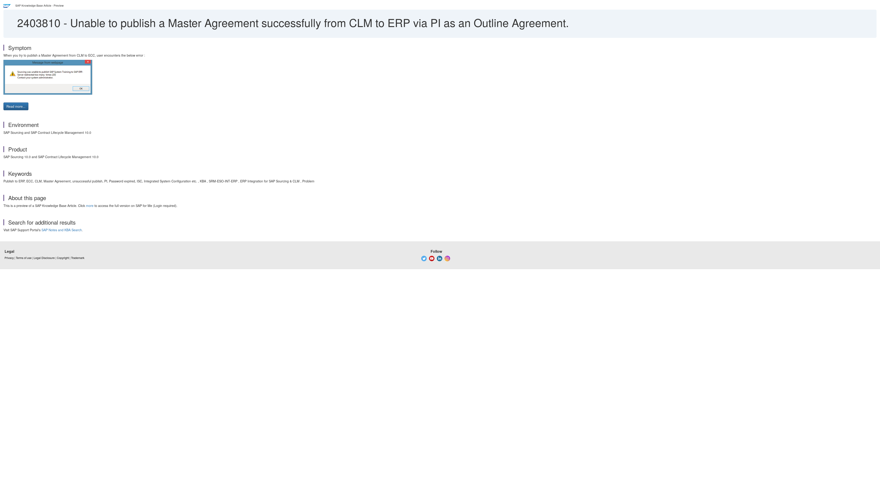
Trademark (77, 258)
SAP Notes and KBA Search (61, 230)
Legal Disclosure (44, 258)
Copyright (63, 258)
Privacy (9, 258)
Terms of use (24, 258)
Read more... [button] (15, 106)
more (90, 205)
